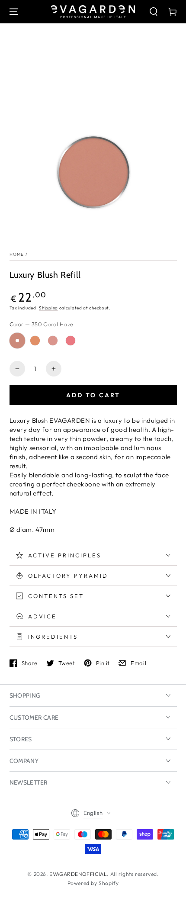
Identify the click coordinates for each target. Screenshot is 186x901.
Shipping (48, 308)
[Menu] (13, 11)
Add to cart (93, 395)
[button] (153, 11)
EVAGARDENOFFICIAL (78, 874)
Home (17, 254)
